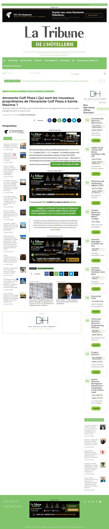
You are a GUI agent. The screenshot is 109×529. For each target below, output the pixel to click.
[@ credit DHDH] (54, 22)
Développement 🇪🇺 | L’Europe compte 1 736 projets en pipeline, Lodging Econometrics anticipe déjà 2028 (11, 283)
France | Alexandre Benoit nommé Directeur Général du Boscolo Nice (91, 442)
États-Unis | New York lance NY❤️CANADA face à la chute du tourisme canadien (10, 156)
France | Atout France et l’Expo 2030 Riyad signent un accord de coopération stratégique (11, 170)
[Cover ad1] (55, 250)
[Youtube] (77, 74)
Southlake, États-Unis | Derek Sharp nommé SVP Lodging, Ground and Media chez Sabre (10, 200)
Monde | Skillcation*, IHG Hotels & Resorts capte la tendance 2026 (11, 270)
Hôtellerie (23, 91)
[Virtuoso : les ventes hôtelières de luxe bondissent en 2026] (23, 146)
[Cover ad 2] (55, 185)
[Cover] (55, 147)
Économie (13, 91)
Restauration (39, 91)
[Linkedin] (64, 120)
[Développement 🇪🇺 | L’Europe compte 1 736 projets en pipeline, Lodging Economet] (23, 281)
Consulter (96, 140)
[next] (103, 81)
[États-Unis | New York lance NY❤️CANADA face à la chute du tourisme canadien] (23, 155)
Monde (30, 91)
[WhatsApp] (59, 120)
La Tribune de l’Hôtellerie (26, 115)
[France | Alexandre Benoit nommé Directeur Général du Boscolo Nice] (102, 441)
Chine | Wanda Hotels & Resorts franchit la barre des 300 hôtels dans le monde (11, 214)
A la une (6, 91)
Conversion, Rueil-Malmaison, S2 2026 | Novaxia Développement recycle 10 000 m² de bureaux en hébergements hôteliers (41, 302)
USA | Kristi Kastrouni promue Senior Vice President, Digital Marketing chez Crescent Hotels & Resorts (91, 483)
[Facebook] (71, 74)
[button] (95, 74)
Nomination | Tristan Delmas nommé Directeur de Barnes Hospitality (67, 301)
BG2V (44, 202)
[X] (75, 74)
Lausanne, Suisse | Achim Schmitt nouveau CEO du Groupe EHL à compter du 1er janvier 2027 (91, 429)
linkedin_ (73, 202)
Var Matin (48, 152)
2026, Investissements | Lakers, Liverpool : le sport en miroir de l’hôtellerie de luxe (11, 258)
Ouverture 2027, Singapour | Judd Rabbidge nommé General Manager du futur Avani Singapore (91, 468)
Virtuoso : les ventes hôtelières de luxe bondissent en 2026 (11, 145)
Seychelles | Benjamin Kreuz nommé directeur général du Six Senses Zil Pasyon (91, 454)
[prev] (100, 81)
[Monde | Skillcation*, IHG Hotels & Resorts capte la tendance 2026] (23, 270)
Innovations (49, 91)
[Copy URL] (79, 120)
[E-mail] (69, 120)
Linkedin (57, 229)
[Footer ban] (54, 509)
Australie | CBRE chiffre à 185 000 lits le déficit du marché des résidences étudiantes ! (11, 226)
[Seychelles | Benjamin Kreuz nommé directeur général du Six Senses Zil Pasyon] (102, 452)
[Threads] (79, 74)
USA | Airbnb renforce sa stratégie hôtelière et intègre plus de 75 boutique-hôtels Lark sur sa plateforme (11, 298)
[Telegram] (74, 120)
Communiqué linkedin (45, 268)
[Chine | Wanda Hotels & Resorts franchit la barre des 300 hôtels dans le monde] (23, 212)
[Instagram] (73, 74)
